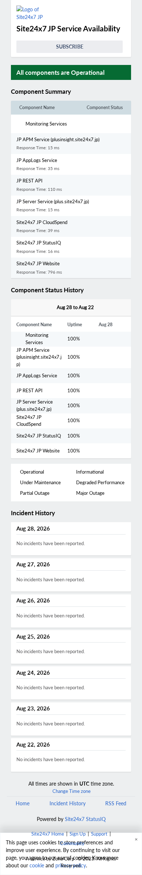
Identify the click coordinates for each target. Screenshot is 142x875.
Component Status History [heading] (47, 290)
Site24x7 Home (47, 834)
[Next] (102, 308)
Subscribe (69, 46)
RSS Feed (115, 803)
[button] (80, 92)
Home (22, 803)
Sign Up (78, 834)
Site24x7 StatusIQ (84, 819)
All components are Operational (60, 72)
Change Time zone (71, 791)
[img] (74, 91)
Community (72, 843)
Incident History (68, 803)
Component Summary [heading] (41, 91)
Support (99, 834)
